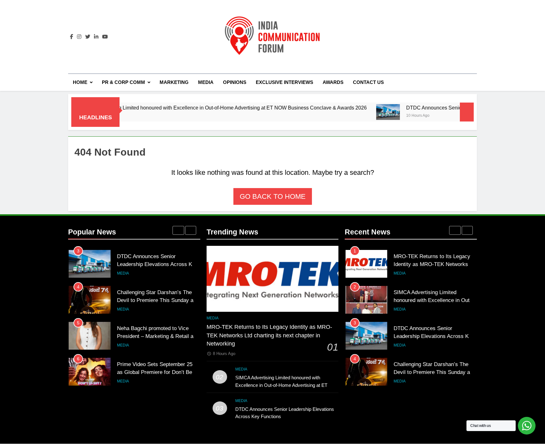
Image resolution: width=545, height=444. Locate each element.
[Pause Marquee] (467, 112)
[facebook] (71, 37)
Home (80, 82)
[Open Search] (475, 82)
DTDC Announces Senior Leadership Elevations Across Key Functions (157, 264)
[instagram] (79, 37)
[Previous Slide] (178, 230)
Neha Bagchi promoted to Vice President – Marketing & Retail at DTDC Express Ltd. (156, 336)
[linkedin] (96, 37)
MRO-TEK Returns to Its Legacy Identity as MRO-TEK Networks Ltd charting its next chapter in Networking (269, 335)
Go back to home (273, 196)
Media (206, 82)
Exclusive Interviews (284, 82)
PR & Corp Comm (123, 82)
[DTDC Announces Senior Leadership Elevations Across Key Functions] (371, 112)
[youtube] (105, 37)
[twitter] (87, 37)
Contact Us (368, 82)
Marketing (174, 82)
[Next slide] (190, 230)
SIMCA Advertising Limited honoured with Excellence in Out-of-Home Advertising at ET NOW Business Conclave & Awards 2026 (206, 107)
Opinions (234, 82)
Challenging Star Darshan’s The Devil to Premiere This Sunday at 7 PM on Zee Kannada (158, 300)
